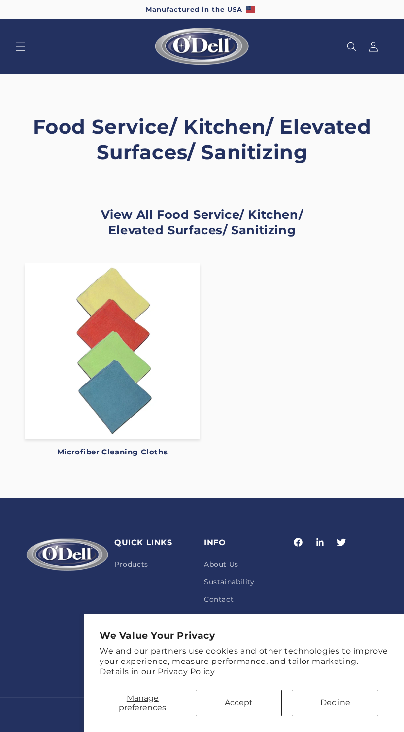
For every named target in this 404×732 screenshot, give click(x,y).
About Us (221, 564)
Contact (219, 599)
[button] (21, 47)
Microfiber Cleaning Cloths (112, 451)
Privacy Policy (186, 671)
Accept (239, 702)
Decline (335, 702)
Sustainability (229, 581)
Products (131, 564)
